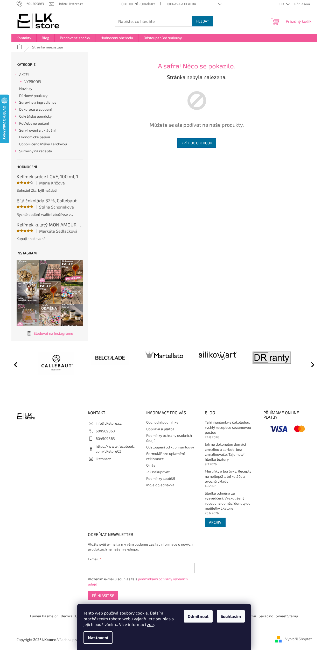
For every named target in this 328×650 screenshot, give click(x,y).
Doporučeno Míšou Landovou (43, 144)
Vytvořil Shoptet (298, 639)
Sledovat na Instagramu (53, 333)
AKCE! (24, 74)
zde (150, 624)
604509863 (105, 431)
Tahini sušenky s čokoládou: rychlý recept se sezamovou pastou (228, 427)
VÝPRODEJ (32, 81)
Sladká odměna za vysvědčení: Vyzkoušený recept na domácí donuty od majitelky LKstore (227, 500)
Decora (67, 616)
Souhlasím (231, 616)
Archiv (215, 522)
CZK (282, 4)
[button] (310, 364)
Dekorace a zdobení (35, 109)
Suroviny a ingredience (38, 102)
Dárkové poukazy (33, 95)
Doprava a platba (180, 4)
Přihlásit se (103, 595)
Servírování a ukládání (37, 130)
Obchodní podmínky (138, 4)
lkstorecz (103, 458)
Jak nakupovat (158, 471)
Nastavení (98, 637)
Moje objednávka (160, 485)
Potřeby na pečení (34, 123)
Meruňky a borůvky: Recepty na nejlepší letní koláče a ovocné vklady (228, 476)
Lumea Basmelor (44, 616)
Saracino (266, 616)
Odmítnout (198, 616)
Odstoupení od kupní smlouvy (170, 447)
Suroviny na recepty (35, 151)
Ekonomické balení (34, 137)
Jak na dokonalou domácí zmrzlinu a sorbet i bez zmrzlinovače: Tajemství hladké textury (225, 451)
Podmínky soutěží (160, 478)
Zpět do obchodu (197, 143)
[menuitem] (23, 38)
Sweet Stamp (287, 616)
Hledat (202, 21)
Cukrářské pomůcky (35, 116)
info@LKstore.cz (109, 423)
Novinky (25, 88)
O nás (150, 465)
